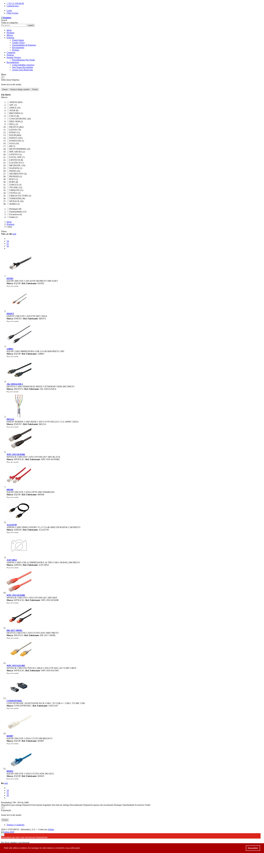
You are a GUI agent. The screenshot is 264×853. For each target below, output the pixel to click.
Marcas (10, 35)
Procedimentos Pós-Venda (23, 60)
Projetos (15, 50)
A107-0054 (12, 560)
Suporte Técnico (14, 57)
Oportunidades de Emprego (24, 45)
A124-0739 (12, 525)
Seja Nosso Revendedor (22, 67)
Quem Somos (18, 40)
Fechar (35, 89)
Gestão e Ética (18, 42)
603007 (10, 736)
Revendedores (13, 62)
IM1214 (10, 419)
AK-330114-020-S (15, 384)
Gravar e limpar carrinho (19, 89)
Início (9, 30)
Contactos (11, 52)
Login (9, 10)
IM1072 (10, 313)
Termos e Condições (15, 825)
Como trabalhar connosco (23, 65)
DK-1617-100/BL (15, 630)
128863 (10, 349)
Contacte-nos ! (13, 6)
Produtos (10, 32)
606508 (10, 489)
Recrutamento (18, 47)
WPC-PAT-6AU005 (16, 665)
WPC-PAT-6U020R (16, 595)
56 (8, 246)
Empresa (10, 37)
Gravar (5, 89)
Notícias (10, 55)
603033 (10, 771)
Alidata (51, 829)
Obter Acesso (12, 13)
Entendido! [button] (253, 848)
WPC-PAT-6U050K (16, 454)
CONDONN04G (14, 701)
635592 (10, 278)
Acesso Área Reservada (22, 70)
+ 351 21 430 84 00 (15, 3)
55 (8, 243)
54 (8, 241)
